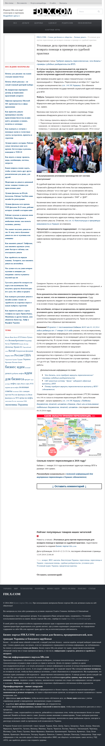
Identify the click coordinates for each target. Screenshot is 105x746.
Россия (18, 355)
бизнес (20, 362)
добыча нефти (18, 373)
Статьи (92, 588)
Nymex (29, 337)
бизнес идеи (15, 366)
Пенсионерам (84, 23)
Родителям (67, 23)
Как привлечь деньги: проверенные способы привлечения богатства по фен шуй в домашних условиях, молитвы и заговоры (17, 117)
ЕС (21, 347)
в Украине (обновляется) (74, 477)
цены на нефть (26, 397)
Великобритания (16, 340)
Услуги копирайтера (38, 3)
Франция (8, 362)
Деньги (25, 23)
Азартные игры (52, 29)
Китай (12, 350)
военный (27, 367)
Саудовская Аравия (11, 359)
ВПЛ (50, 560)
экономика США (22, 401)
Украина (26, 359)
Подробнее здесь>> (11, 15)
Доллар (26, 344)
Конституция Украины (70, 560)
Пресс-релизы (68, 588)
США (27, 355)
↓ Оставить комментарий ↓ (69, 486)
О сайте (53, 3)
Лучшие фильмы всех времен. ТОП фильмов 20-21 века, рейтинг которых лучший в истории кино (19, 207)
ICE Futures (22, 337)
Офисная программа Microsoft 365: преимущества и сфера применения (17, 103)
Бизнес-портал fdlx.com (22, 603)
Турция (20, 359)
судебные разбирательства (71, 563)
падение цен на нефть (12, 387)
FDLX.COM (11, 594)
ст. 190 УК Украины (71, 85)
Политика (40, 588)
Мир (16, 588)
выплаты (57, 560)
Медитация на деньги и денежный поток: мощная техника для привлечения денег (19, 185)
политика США (17, 391)
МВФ (12, 356)
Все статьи (9, 3)
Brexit (16, 337)
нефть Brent (21, 384)
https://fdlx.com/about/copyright (79, 618)
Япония (15, 362)
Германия (14, 343)
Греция (21, 344)
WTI (6, 340)
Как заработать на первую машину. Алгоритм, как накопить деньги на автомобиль (19, 260)
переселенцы (85, 560)
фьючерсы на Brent (25, 394)
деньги (8, 373)
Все (15, 23)
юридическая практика (68, 566)
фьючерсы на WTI (12, 398)
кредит (27, 379)
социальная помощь (52, 563)
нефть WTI (29, 384)
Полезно (82, 588)
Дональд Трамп (12, 346)
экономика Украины (16, 404)
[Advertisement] (69, 263)
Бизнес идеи (53, 588)
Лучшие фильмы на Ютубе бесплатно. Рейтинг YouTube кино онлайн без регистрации (19, 196)
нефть (13, 383)
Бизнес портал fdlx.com (66, 546)
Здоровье (38, 23)
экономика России (10, 401)
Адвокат (52, 23)
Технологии (26, 588)
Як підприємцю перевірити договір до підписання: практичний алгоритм (16, 92)
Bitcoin (7, 337)
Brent (11, 337)
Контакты (63, 3)
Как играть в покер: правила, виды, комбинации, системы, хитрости (17, 160)
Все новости (22, 3)
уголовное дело (88, 563)
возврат (45, 560)
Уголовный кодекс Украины (47, 566)
